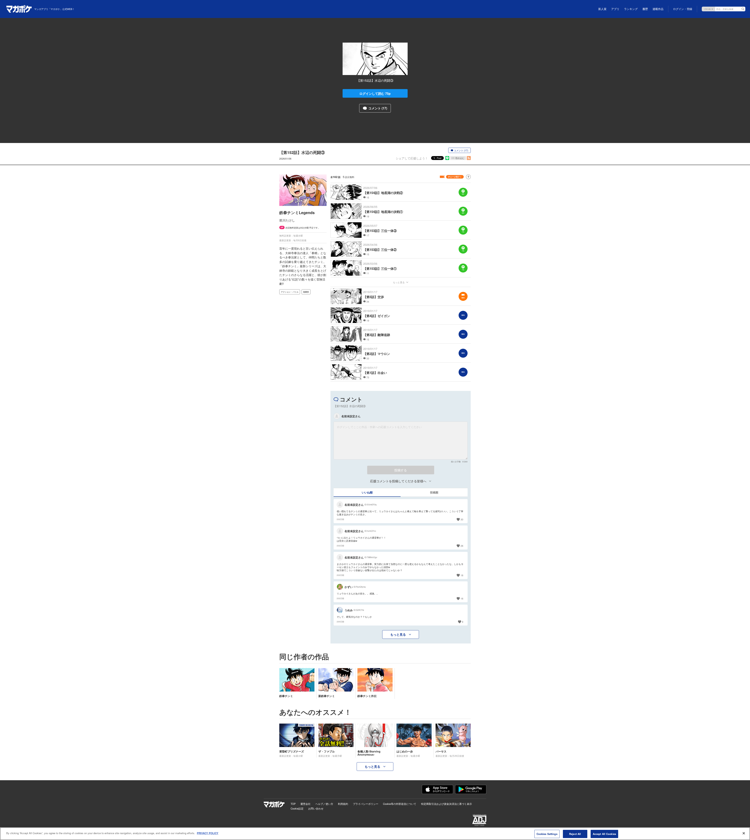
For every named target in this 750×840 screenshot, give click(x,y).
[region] (375, 833)
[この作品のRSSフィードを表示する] (469, 158)
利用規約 (343, 804)
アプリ (615, 9)
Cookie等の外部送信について (399, 804)
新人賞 (602, 9)
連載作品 (658, 9)
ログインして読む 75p (375, 93)
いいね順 (367, 492)
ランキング (631, 9)
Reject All (575, 834)
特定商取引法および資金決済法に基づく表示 (446, 804)
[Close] (743, 833)
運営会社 (305, 804)
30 (462, 519)
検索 (743, 9)
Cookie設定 (297, 808)
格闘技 (306, 291)
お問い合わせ (315, 808)
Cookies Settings (547, 834)
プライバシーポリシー (365, 804)
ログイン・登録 (682, 9)
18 (462, 575)
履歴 (645, 9)
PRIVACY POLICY (207, 833)
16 (462, 598)
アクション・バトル (289, 291)
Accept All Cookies (604, 834)
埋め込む (459, 158)
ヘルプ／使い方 (324, 804)
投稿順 (434, 492)
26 (462, 545)
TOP (293, 804)
